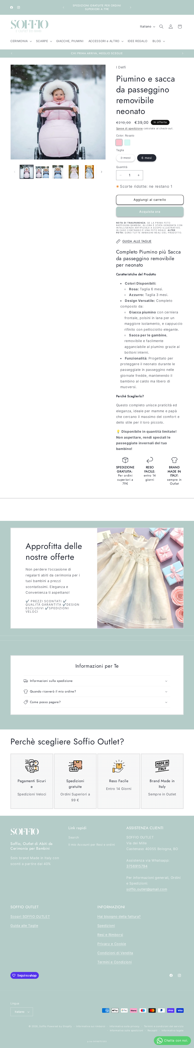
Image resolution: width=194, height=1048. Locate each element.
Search (73, 837)
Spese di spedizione (129, 128)
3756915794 (137, 866)
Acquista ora (149, 212)
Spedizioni (106, 926)
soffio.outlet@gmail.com (146, 889)
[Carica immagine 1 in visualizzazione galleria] (27, 172)
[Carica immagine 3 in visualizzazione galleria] (58, 172)
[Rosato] (119, 142)
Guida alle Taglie (24, 926)
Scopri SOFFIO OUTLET (30, 916)
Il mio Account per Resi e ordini (91, 844)
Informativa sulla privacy (125, 1026)
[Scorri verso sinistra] (14, 172)
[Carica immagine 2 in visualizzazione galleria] (42, 172)
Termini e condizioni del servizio (164, 1026)
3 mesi (127, 159)
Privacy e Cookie (111, 944)
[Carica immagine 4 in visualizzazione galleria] (74, 172)
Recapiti (152, 1030)
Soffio (42, 1026)
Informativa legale (173, 1030)
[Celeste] (127, 142)
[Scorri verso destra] (101, 172)
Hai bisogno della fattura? (119, 916)
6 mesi (147, 158)
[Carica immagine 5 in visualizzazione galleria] (89, 172)
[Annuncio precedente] (63, 7)
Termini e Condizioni (114, 962)
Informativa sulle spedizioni (126, 1030)
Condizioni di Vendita (115, 953)
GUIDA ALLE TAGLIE (137, 241)
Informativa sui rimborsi (90, 1026)
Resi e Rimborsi (110, 935)
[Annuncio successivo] (130, 7)
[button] (21, 41)
